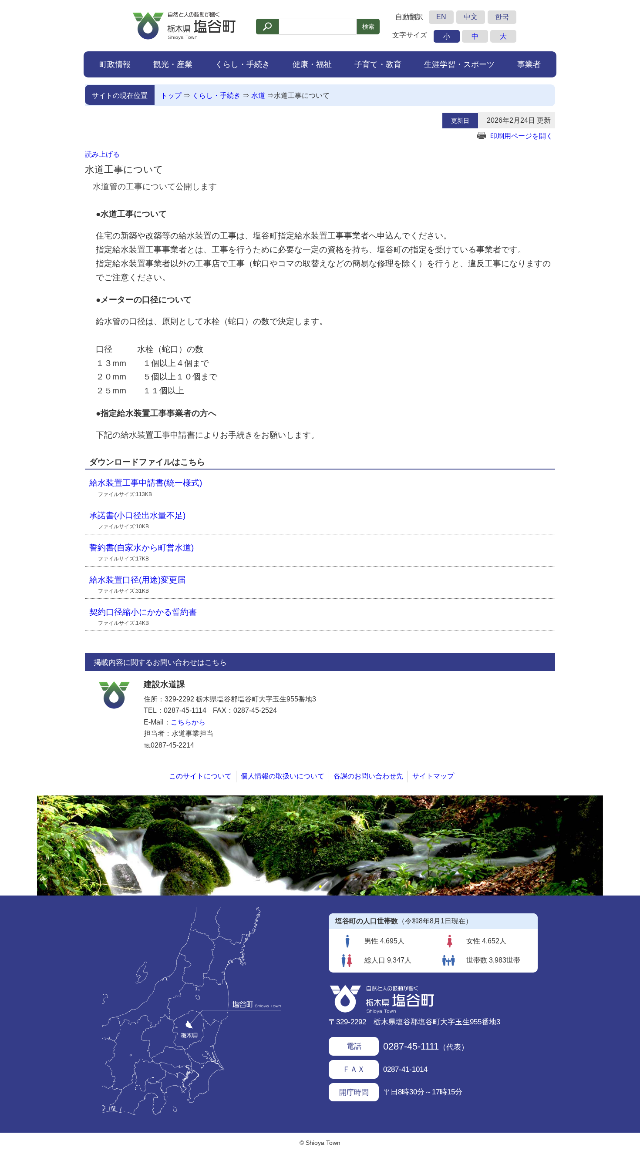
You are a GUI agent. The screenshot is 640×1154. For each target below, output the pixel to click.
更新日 (460, 120)
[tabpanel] (320, 845)
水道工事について (302, 95)
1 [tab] (320, 886)
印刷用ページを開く (521, 136)
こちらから (188, 722)
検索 (368, 26)
